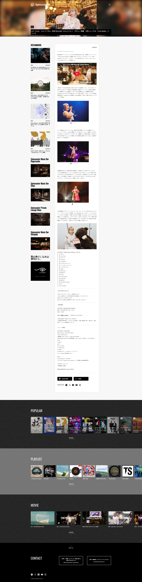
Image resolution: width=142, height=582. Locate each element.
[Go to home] (40, 4)
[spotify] (66, 385)
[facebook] (73, 385)
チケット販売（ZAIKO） (63, 315)
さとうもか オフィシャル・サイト (66, 369)
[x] (70, 385)
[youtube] (76, 385)
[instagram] (80, 385)
